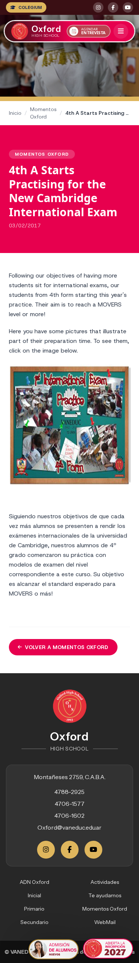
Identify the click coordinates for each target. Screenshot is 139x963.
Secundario (34, 922)
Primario (34, 908)
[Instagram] (46, 850)
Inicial (34, 895)
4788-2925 (69, 791)
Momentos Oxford (43, 113)
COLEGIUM (30, 7)
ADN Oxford (34, 882)
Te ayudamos (105, 895)
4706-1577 (70, 803)
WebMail (105, 922)
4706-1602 (69, 815)
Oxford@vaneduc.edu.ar (69, 827)
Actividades (104, 882)
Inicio (15, 113)
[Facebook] (70, 850)
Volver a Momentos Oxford (66, 647)
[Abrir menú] (120, 31)
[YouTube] (93, 850)
